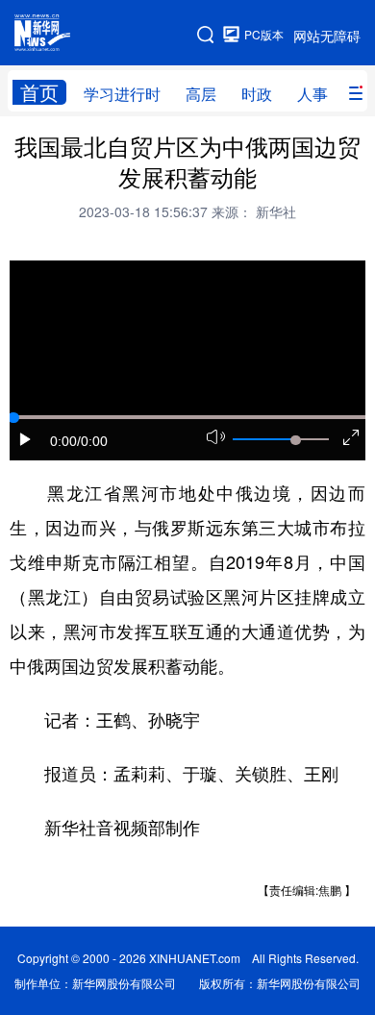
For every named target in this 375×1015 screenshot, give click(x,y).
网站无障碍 (327, 35)
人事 (312, 94)
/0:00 (92, 441)
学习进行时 (122, 94)
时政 (256, 94)
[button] (26, 439)
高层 (201, 94)
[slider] (295, 440)
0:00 (63, 441)
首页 (39, 92)
